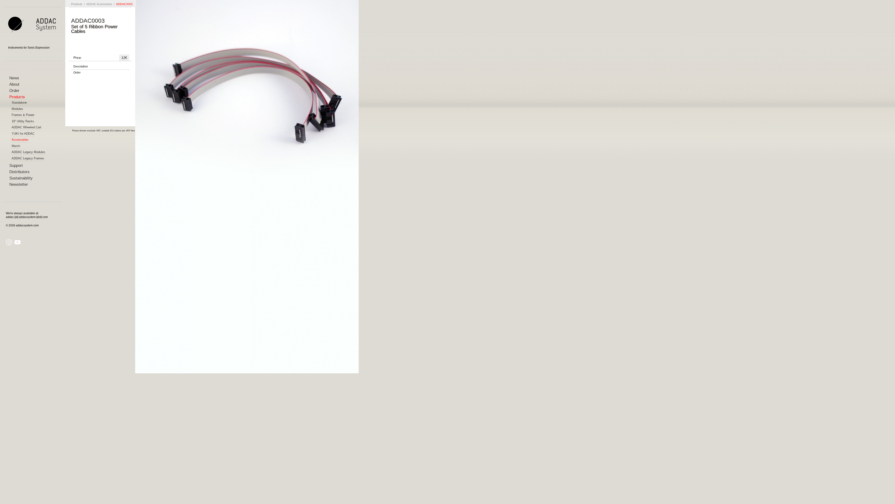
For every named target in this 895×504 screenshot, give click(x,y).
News (14, 78)
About (14, 84)
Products (17, 97)
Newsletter (18, 184)
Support (16, 165)
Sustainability (21, 178)
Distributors (19, 172)
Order (14, 90)
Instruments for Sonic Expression (29, 47)
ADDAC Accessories (99, 4)
